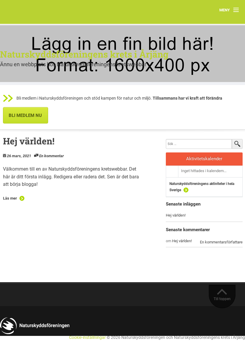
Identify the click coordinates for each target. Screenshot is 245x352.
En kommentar (51, 156)
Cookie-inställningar (87, 337)
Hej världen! (28, 141)
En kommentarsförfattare (221, 242)
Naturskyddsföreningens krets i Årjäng (84, 54)
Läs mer (10, 198)
